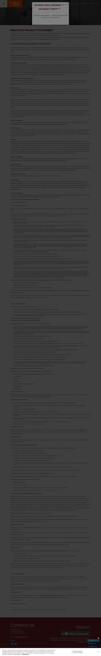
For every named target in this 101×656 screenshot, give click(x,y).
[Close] (98, 651)
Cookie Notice (25, 654)
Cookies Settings (77, 652)
